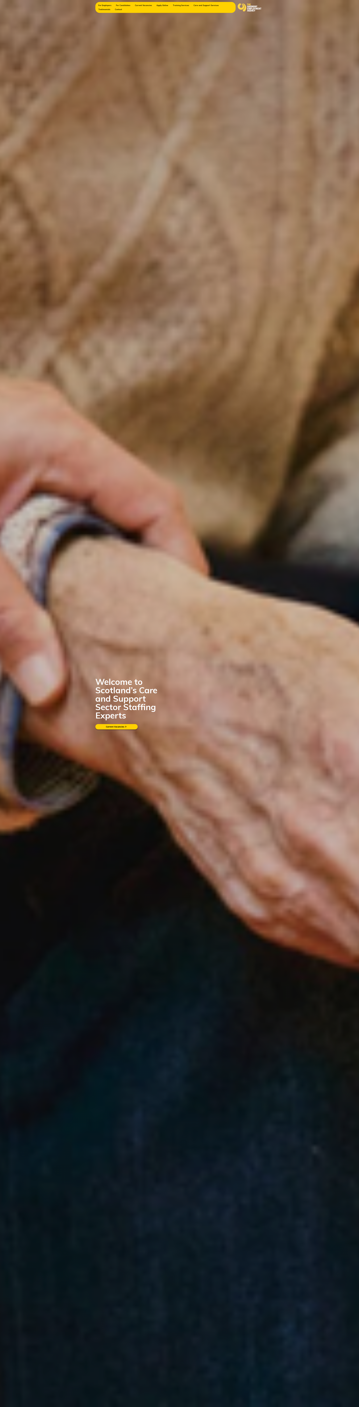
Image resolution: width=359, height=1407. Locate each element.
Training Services (181, 5)
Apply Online (162, 5)
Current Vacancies (143, 5)
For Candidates (123, 5)
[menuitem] (104, 5)
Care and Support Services (206, 5)
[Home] (250, 7)
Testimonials (104, 9)
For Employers (104, 5)
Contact (118, 9)
